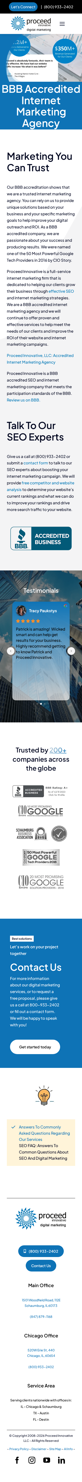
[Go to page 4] (48, 703)
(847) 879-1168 (41, 1316)
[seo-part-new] (41, 827)
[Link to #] (62, 24)
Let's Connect (23, 6)
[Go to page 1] (37, 704)
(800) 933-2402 (58, 6)
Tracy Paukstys (43, 610)
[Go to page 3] (45, 704)
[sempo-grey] (41, 851)
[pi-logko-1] (41, 1205)
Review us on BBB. (23, 399)
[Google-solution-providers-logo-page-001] (41, 875)
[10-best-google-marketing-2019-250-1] (41, 806)
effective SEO (61, 291)
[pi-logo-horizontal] (30, 18)
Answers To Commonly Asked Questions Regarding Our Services (44, 1133)
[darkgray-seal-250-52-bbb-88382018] (41, 787)
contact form (35, 462)
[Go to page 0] (33, 703)
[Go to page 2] (41, 704)
